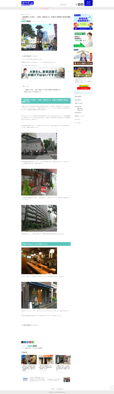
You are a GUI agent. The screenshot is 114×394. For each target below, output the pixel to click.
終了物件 (28, 21)
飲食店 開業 (78, 112)
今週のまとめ (78, 103)
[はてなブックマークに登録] (27, 342)
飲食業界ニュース (79, 116)
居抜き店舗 (28, 14)
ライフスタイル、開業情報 (37, 348)
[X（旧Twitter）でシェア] (22, 342)
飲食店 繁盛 (78, 96)
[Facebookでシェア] (25, 342)
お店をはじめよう (28, 348)
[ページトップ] (111, 391)
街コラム (77, 119)
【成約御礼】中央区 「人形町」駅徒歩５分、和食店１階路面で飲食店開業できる (42, 89)
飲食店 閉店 (78, 99)
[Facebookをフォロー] (82, 5)
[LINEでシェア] (33, 342)
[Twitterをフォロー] (79, 5)
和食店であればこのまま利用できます (32, 91)
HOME (24, 14)
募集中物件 (80, 108)
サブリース (77, 122)
